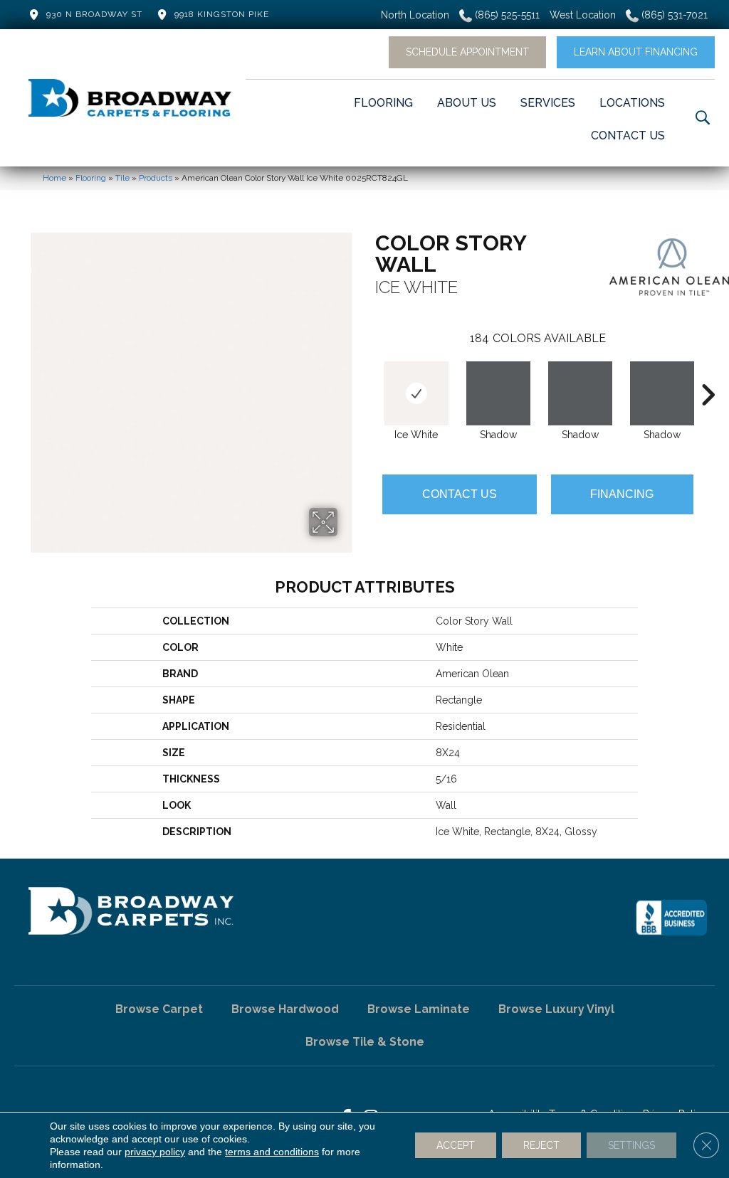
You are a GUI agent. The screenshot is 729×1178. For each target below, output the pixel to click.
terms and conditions (272, 1151)
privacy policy (155, 1151)
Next (707, 373)
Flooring (90, 178)
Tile (122, 178)
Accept (455, 1145)
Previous (368, 373)
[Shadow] (498, 393)
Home (54, 178)
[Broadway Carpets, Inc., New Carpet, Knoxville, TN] (671, 917)
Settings (631, 1145)
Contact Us (459, 494)
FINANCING (622, 494)
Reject (541, 1145)
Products (155, 178)
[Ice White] (416, 393)
